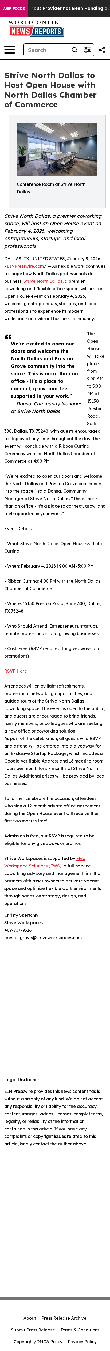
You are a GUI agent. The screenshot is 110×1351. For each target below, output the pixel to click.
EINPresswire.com (25, 266)
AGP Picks (14, 8)
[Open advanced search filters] (87, 50)
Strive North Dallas (42, 281)
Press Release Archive (64, 1318)
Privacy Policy (82, 1341)
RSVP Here (15, 671)
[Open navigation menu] (9, 49)
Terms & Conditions (79, 1330)
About (29, 1318)
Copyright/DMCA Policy (38, 1341)
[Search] (74, 50)
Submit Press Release (33, 1330)
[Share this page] (102, 49)
